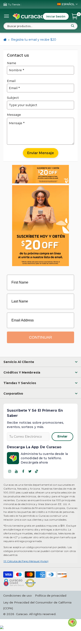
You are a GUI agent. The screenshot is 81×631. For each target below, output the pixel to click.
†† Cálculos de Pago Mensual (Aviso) (25, 561)
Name (11, 63)
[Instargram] (10, 471)
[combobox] (40, 26)
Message (14, 115)
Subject (13, 98)
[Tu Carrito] (75, 16)
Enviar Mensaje (40, 153)
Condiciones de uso (17, 595)
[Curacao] (29, 16)
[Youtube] (16, 471)
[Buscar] (72, 25)
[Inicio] (5, 40)
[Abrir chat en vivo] (72, 622)
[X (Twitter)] (30, 471)
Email (11, 81)
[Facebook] (23, 471)
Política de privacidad (50, 595)
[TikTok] (36, 471)
